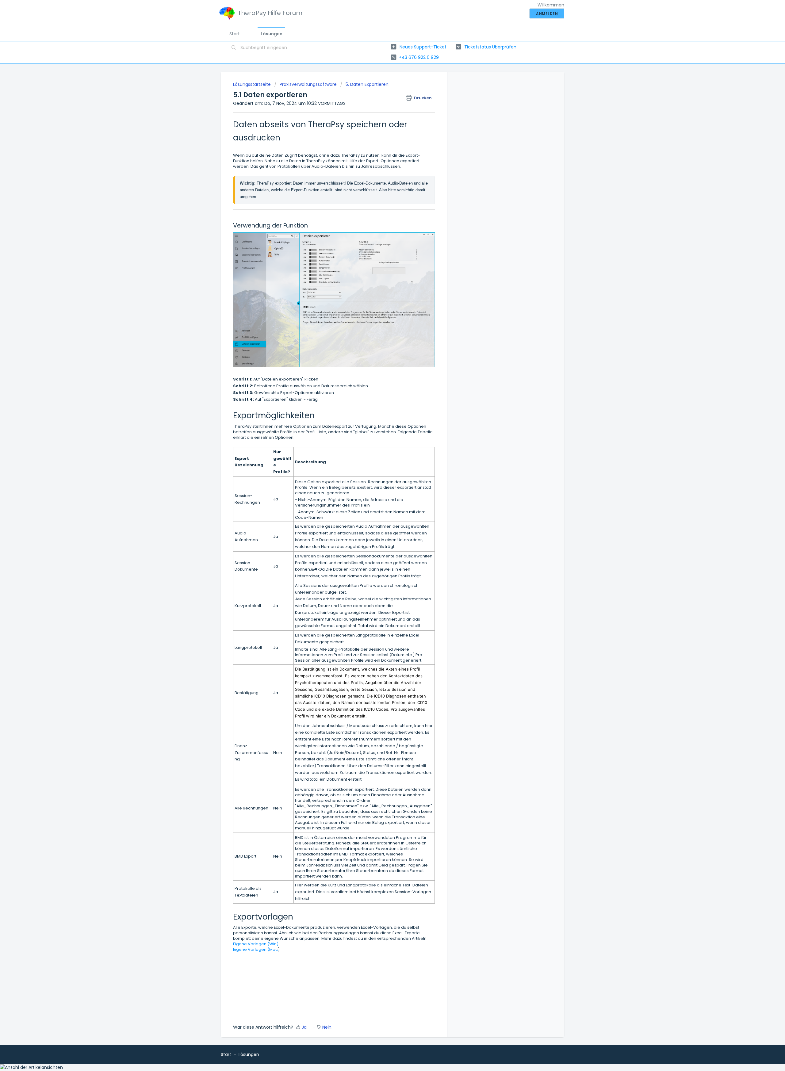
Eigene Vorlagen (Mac (255, 949)
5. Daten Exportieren (367, 84)
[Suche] (234, 48)
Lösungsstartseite (252, 84)
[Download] (381, 469)
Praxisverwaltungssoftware (308, 84)
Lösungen (271, 34)
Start (234, 34)
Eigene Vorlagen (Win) (255, 944)
